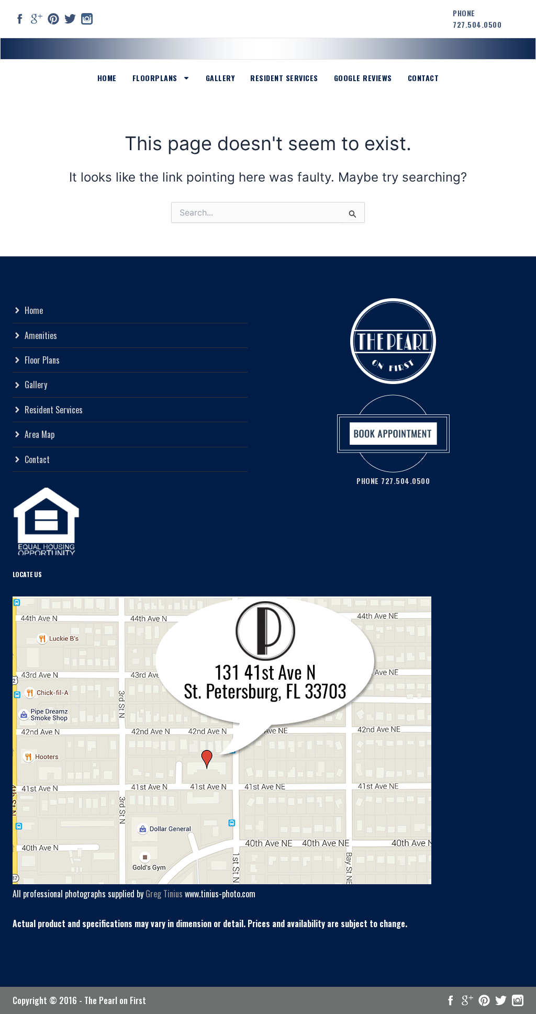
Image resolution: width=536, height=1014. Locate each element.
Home (107, 77)
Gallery (220, 77)
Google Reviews (363, 77)
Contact (423, 77)
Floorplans (154, 77)
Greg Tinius (164, 893)
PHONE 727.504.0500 (477, 18)
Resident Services (284, 77)
